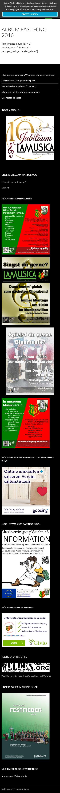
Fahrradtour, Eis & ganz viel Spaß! (18, 80)
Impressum (7, 776)
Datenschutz (20, 776)
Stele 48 (5, 187)
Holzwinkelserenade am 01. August (19, 86)
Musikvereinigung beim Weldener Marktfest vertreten (28, 74)
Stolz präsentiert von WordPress (15, 789)
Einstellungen (30, 14)
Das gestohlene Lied (11, 97)
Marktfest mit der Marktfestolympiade (21, 92)
